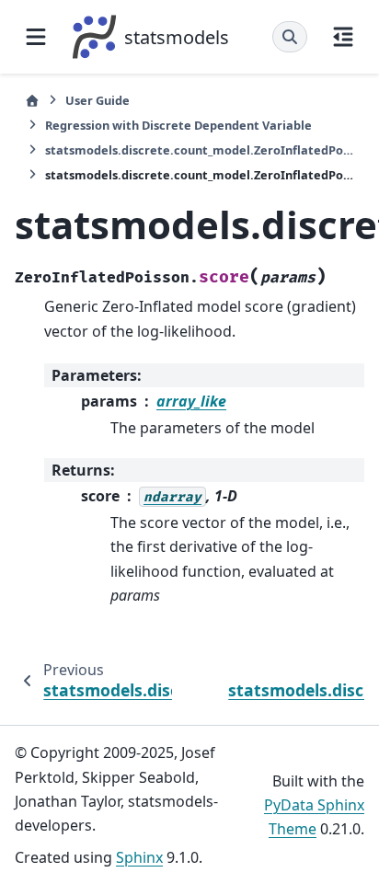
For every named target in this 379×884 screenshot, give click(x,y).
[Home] (32, 100)
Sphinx (139, 857)
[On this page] (343, 36)
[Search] (289, 36)
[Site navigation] (36, 36)
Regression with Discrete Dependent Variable (178, 125)
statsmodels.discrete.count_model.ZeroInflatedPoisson (199, 150)
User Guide (97, 100)
